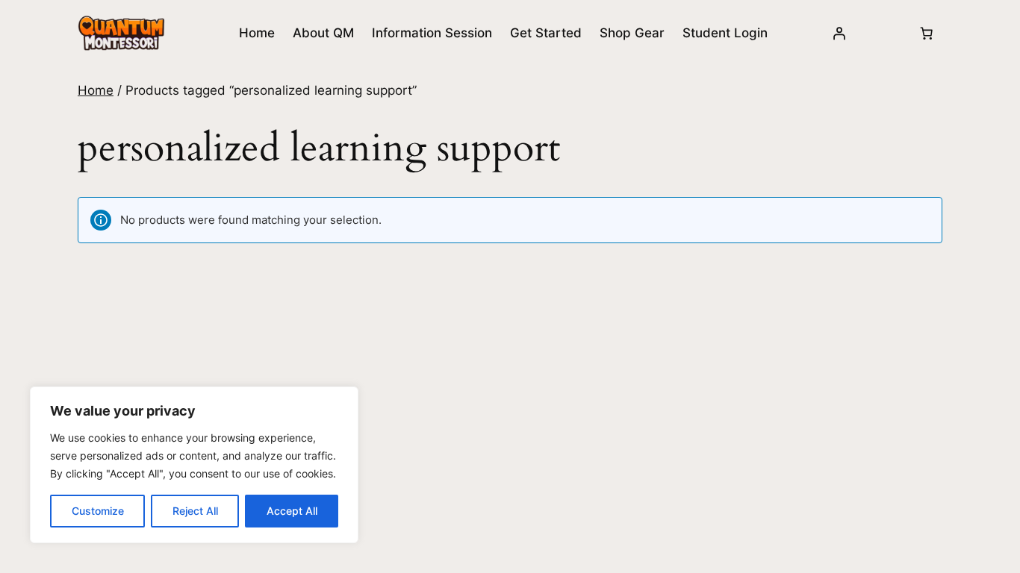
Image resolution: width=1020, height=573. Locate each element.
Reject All (195, 510)
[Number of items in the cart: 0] (926, 32)
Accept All (292, 510)
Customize (98, 510)
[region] (194, 464)
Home (257, 32)
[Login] (839, 32)
